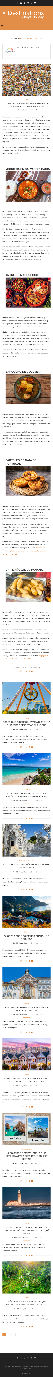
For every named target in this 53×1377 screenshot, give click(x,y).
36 (22, 1335)
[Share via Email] (32, 671)
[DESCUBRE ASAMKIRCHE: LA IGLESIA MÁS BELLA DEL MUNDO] (26, 983)
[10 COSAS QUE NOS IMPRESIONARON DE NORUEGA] (26, 912)
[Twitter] (21, 3)
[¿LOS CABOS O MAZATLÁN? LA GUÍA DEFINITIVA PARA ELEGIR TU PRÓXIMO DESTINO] (26, 1129)
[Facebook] (17, 3)
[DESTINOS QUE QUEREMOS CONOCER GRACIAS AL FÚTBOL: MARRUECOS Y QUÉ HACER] (26, 1203)
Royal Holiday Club (28, 47)
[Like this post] (21, 671)
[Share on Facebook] (23, 671)
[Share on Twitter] (26, 671)
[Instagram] (24, 3)
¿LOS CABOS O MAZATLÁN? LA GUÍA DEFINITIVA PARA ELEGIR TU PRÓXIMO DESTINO (26, 1156)
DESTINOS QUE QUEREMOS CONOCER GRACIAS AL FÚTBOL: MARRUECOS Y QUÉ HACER (26, 1230)
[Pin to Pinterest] (29, 671)
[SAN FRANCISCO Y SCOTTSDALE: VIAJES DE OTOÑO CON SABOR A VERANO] (26, 1054)
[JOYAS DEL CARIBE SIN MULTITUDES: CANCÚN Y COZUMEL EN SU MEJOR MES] (26, 769)
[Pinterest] (28, 3)
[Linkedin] (31, 3)
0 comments (35, 667)
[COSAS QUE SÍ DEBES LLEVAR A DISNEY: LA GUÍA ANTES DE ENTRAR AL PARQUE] (26, 698)
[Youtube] (35, 3)
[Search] (50, 26)
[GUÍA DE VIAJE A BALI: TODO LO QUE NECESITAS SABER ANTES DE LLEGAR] (26, 1277)
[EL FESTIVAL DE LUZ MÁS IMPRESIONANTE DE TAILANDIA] (26, 840)
